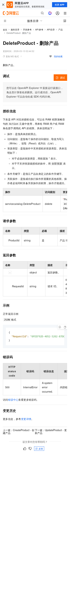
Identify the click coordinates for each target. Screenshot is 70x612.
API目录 (51, 29)
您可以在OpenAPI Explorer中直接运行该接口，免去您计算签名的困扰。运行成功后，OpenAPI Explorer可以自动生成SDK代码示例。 (34, 92)
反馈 (41, 448)
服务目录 (15, 29)
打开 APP (59, 4)
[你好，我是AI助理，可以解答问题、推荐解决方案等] (50, 13)
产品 (60, 29)
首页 (5, 29)
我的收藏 (58, 56)
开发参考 (27, 29)
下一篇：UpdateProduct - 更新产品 (51, 431)
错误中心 (13, 399)
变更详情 (26, 419)
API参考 (39, 29)
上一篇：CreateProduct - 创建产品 (18, 431)
